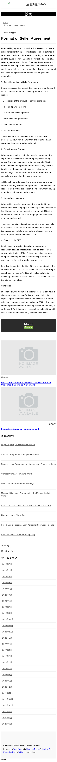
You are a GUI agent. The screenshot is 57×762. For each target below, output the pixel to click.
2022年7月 (7, 650)
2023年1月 (7, 613)
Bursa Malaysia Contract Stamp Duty (18, 534)
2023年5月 (7, 589)
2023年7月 (7, 576)
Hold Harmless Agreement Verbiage (17, 483)
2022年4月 (7, 668)
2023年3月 (7, 601)
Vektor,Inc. (22, 752)
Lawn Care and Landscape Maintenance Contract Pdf (26, 505)
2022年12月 (7, 619)
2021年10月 (7, 705)
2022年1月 (7, 687)
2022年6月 (7, 656)
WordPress (17, 749)
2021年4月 (7, 717)
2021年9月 (7, 711)
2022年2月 (7, 681)
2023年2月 (7, 607)
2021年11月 (7, 699)
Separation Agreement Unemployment (20, 429)
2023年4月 (7, 595)
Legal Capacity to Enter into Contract (18, 444)
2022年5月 (7, 662)
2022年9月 (7, 638)
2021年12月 (7, 693)
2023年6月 (7, 582)
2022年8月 (7, 644)
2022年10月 (7, 632)
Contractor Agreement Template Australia (20, 454)
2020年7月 (7, 724)
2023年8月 (7, 570)
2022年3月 (7, 674)
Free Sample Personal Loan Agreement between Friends (27, 525)
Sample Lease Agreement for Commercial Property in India (28, 464)
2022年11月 (7, 625)
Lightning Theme (33, 749)
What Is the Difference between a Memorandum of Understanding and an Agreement (26, 383)
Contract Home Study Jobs (13, 515)
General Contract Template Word (16, 474)
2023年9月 (7, 564)
